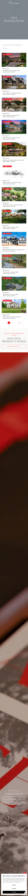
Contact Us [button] (13, 808)
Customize (14, 888)
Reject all (14, 885)
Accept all (14, 892)
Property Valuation (13, 346)
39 (19, 322)
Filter (6, 48)
